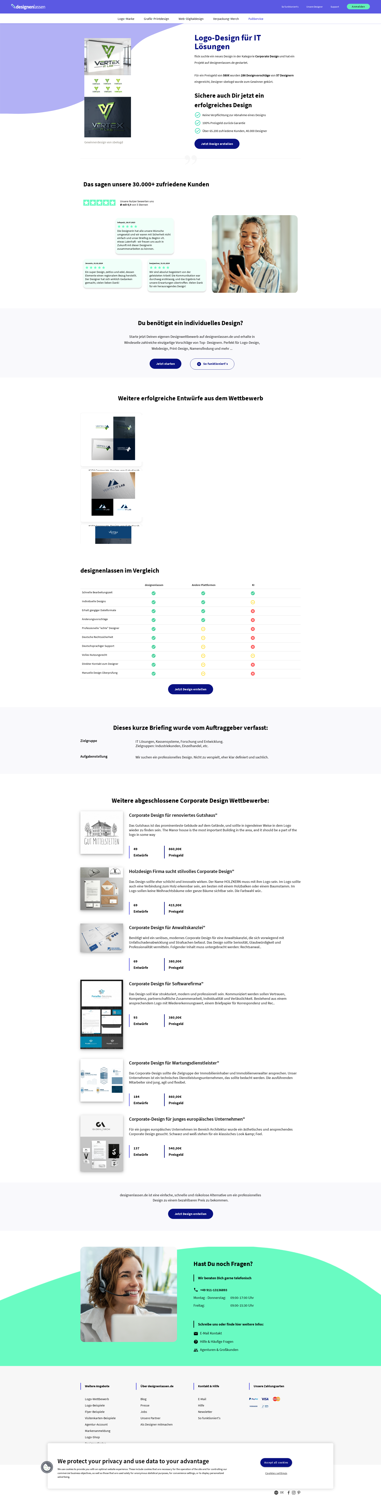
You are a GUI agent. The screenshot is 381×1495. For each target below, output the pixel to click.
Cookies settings (276, 1473)
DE (282, 1492)
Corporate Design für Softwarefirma (165, 984)
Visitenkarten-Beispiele (100, 1418)
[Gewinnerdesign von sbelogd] (107, 136)
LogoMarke (126, 19)
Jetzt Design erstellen (217, 144)
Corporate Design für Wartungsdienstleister (173, 1063)
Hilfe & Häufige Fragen (213, 1341)
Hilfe (201, 1405)
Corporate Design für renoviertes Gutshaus (172, 815)
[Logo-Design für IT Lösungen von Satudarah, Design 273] (113, 494)
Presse (144, 1405)
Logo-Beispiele (95, 1405)
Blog (143, 1399)
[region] (190, 1466)
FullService (255, 19)
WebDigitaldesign (191, 19)
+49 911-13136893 (213, 1290)
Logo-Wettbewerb (97, 1399)
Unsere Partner (150, 1418)
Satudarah (132, 470)
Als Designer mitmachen (156, 1424)
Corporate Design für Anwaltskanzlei (166, 927)
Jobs (143, 1412)
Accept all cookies (276, 1462)
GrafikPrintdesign (156, 19)
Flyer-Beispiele (95, 1412)
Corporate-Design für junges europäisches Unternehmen (186, 1119)
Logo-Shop (92, 1437)
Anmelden (358, 6)
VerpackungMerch (226, 19)
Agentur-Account (96, 1424)
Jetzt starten (165, 364)
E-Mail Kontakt (207, 1333)
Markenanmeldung (97, 1431)
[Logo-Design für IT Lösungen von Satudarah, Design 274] (113, 438)
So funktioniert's (212, 364)
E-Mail (202, 1399)
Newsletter (205, 1412)
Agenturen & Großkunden (215, 1349)
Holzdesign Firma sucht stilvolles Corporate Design (180, 871)
